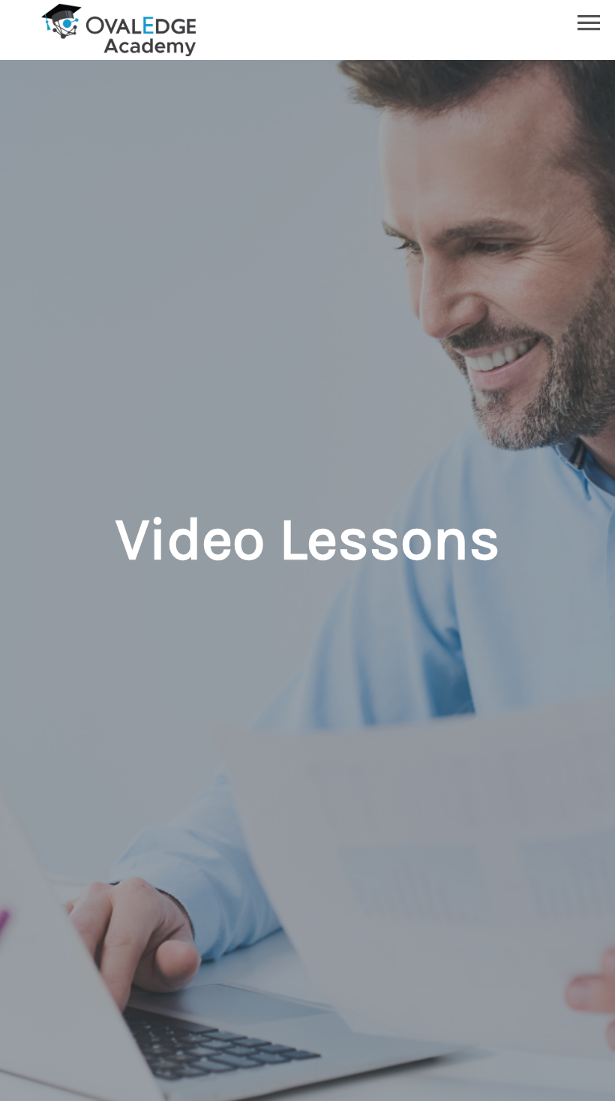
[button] (589, 23)
